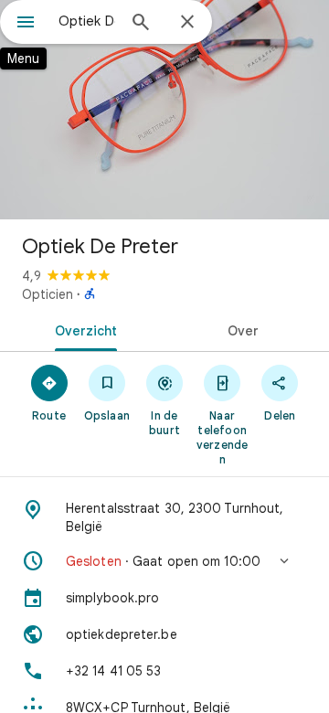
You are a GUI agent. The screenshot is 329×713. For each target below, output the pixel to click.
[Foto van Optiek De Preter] (164, 109)
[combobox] (86, 21)
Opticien (47, 294)
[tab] (83, 329)
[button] (164, 561)
